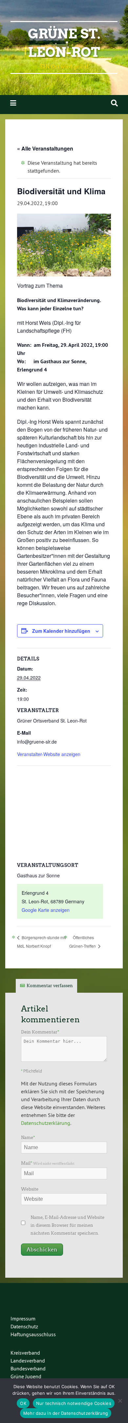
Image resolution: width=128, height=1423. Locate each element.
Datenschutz (24, 1326)
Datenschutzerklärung (45, 1123)
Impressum (23, 1318)
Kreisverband (25, 1352)
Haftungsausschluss (33, 1334)
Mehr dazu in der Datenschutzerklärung (65, 1413)
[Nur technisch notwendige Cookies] (120, 1400)
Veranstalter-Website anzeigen (48, 754)
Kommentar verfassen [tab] (50, 985)
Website (29, 1189)
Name (28, 1137)
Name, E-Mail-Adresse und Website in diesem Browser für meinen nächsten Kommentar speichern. (67, 1225)
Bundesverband (28, 1368)
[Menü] (13, 103)
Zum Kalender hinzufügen (61, 631)
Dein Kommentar (40, 1032)
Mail (48, 1163)
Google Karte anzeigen (46, 910)
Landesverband (28, 1360)
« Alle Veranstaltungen (45, 148)
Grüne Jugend (26, 1376)
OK (23, 1403)
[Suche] (114, 103)
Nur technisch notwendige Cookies (73, 1403)
